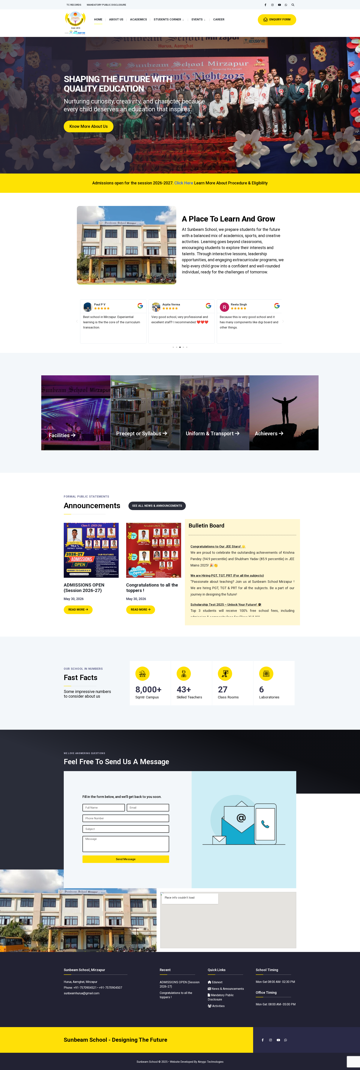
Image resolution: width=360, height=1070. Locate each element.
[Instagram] (272, 4)
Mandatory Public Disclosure (106, 4)
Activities (218, 1006)
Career (218, 19)
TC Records (74, 4)
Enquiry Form (279, 19)
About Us (116, 19)
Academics (138, 19)
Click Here (183, 183)
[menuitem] (169, 19)
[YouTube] (279, 4)
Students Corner (167, 19)
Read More (80, 608)
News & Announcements (227, 989)
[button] (77, 321)
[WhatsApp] (286, 4)
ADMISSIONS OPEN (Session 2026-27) (84, 587)
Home (98, 19)
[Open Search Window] (293, 4)
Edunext (216, 982)
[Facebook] (265, 4)
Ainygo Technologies (211, 1061)
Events (197, 19)
